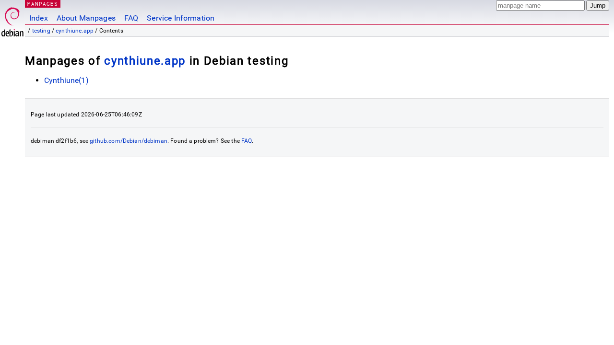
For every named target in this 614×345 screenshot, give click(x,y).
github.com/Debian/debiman (128, 141)
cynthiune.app (75, 30)
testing (41, 30)
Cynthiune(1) (66, 80)
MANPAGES (42, 3)
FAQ (131, 18)
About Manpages (86, 18)
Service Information (180, 18)
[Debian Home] (12, 19)
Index (38, 18)
